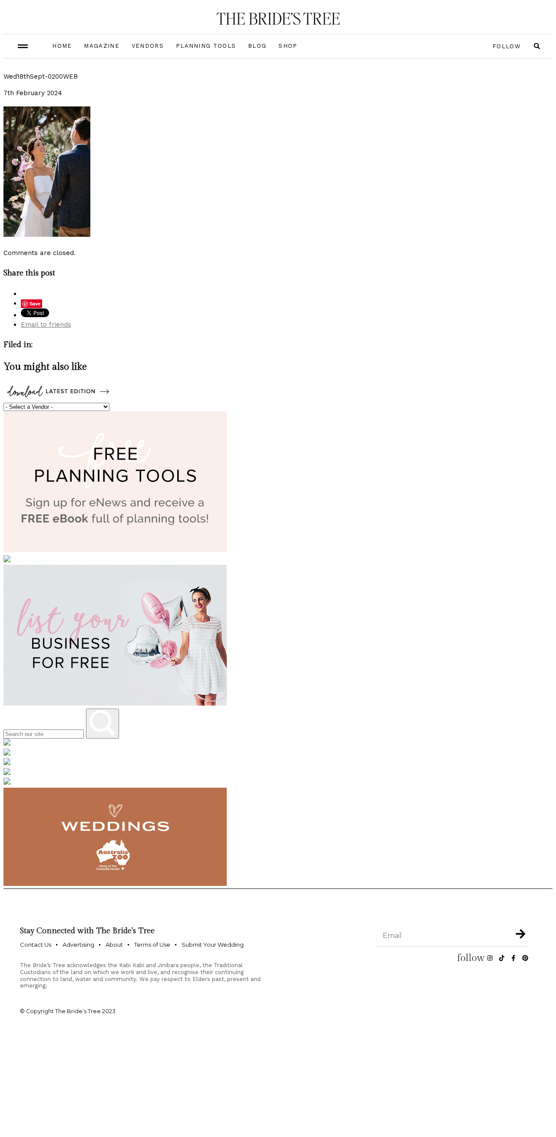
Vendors (148, 46)
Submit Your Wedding (213, 944)
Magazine (101, 46)
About (114, 944)
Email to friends (46, 324)
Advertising (78, 944)
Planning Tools (206, 46)
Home (62, 46)
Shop (287, 46)
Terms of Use (152, 944)
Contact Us (35, 944)
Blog (257, 46)
